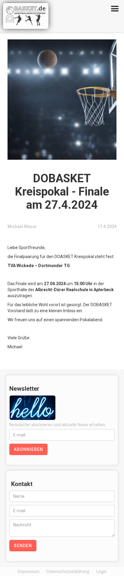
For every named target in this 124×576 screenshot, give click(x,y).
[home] (33, 16)
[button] (115, 9)
